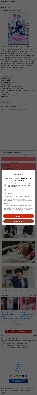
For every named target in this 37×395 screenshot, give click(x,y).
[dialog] (18, 197)
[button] (18, 193)
